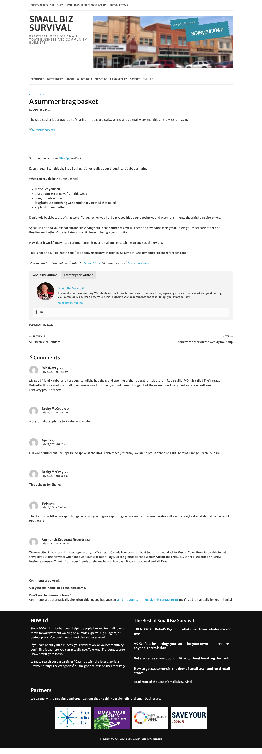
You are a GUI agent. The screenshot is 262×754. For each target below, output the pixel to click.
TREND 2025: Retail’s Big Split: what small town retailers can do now (182, 631)
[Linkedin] (41, 312)
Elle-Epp (65, 158)
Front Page (37, 79)
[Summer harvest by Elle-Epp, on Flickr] (131, 142)
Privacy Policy (118, 79)
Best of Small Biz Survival (175, 682)
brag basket (36, 94)
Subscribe (101, 79)
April (46, 440)
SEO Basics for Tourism (44, 339)
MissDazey (50, 368)
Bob (45, 503)
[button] (151, 79)
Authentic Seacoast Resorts (63, 540)
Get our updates (138, 263)
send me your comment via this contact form (147, 599)
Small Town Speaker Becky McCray (86, 5)
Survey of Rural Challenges (47, 5)
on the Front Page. (114, 666)
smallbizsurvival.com (71, 303)
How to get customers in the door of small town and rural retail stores (182, 671)
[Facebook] (36, 312)
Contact (135, 79)
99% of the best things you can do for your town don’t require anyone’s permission (181, 646)
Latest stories (55, 79)
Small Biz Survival (41, 109)
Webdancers (155, 738)
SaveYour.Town (119, 5)
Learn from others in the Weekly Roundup (204, 339)
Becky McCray (52, 409)
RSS (145, 79)
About (70, 79)
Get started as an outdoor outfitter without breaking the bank (181, 658)
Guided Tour (84, 79)
